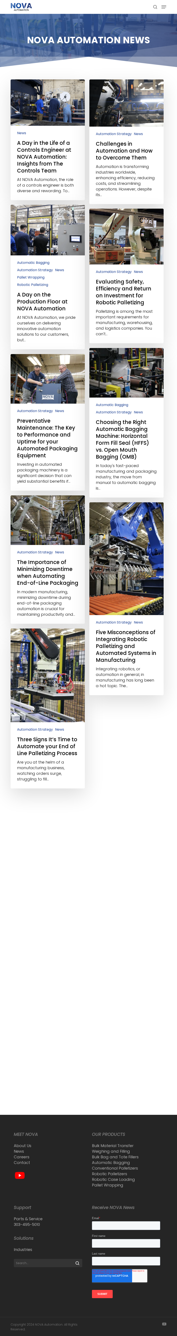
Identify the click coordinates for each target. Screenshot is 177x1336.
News (21, 133)
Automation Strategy (114, 134)
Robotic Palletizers (109, 1173)
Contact (22, 1162)
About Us (22, 1145)
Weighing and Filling (111, 1151)
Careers (21, 1157)
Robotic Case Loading (113, 1179)
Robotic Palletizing (32, 285)
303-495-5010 (27, 1224)
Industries (23, 1249)
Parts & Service (28, 1219)
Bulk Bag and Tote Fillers (115, 1157)
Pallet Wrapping (30, 277)
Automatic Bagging (33, 263)
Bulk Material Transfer (113, 1145)
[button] (163, 7)
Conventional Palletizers (115, 1168)
